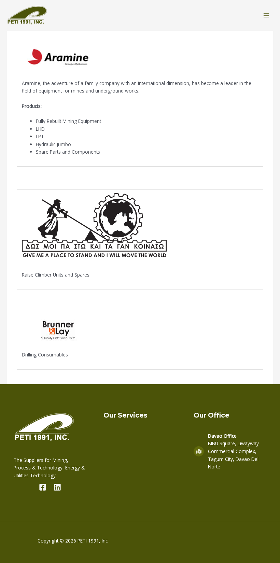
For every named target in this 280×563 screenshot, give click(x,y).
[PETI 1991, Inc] (27, 15)
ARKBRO (34, 178)
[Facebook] (42, 487)
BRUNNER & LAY (49, 301)
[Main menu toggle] (267, 16)
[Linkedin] (57, 487)
